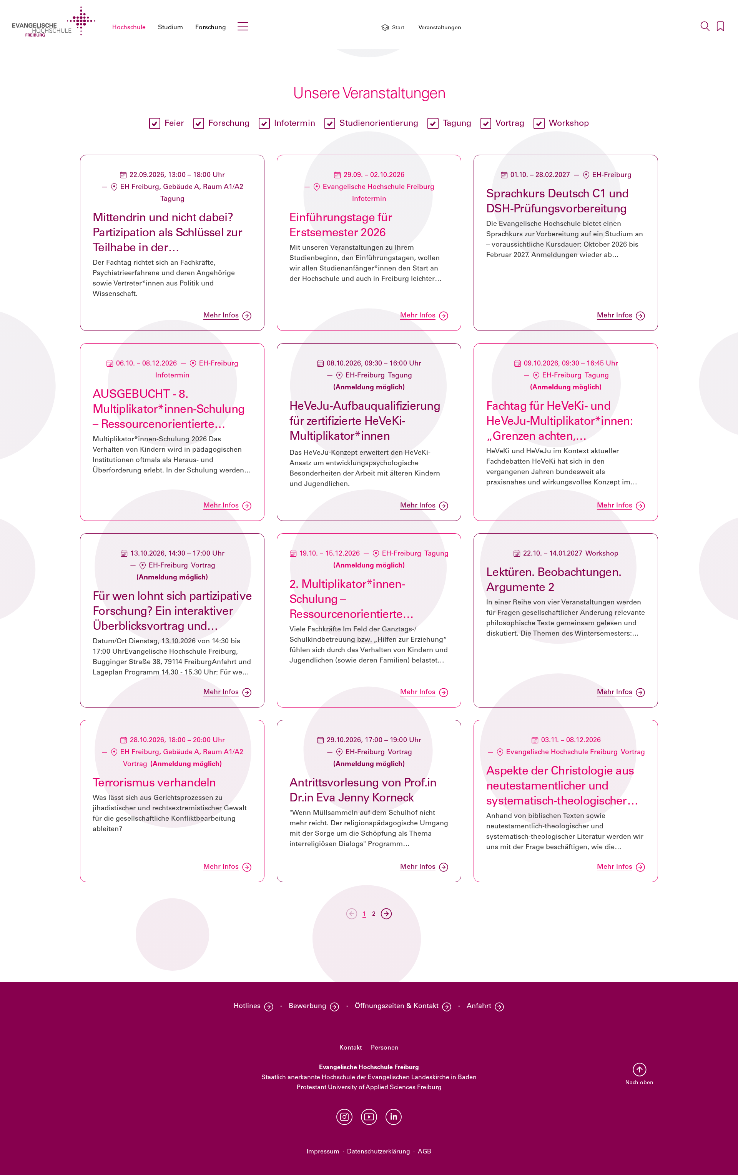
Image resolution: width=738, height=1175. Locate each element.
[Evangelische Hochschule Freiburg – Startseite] (53, 22)
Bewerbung (307, 1006)
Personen (385, 1048)
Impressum (323, 1152)
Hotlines (247, 1006)
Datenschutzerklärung (378, 1152)
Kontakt (350, 1048)
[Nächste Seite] (386, 914)
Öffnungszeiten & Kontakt (397, 1006)
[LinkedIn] (393, 1117)
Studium (170, 28)
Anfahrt (479, 1006)
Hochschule (129, 28)
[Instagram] (344, 1117)
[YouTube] (369, 1117)
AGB (424, 1152)
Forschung (210, 28)
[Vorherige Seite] (352, 914)
